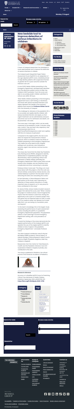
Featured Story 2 (26, 292)
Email (5, 46)
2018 (56, 133)
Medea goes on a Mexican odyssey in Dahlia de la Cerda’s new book (61, 89)
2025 (56, 123)
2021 (56, 129)
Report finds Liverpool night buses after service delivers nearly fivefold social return (61, 83)
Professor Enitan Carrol (41, 106)
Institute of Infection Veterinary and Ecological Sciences (42, 309)
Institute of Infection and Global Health (42, 303)
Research (24, 296)
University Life (26, 302)
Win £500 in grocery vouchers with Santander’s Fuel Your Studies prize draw (61, 94)
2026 (56, 121)
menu (70, 30)
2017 (56, 135)
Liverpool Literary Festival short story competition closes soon (61, 78)
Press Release (26, 294)
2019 (56, 132)
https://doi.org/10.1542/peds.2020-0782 (31, 281)
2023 (56, 126)
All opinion (42, 22)
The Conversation (61, 44)
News (4, 14)
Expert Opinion (58, 40)
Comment (59, 42)
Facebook (7, 46)
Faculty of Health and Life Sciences (43, 297)
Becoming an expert (60, 47)
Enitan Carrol (42, 294)
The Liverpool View (61, 45)
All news (29, 22)
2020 (56, 130)
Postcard (57, 49)
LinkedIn (10, 46)
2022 (56, 127)
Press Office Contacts (60, 61)
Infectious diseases (43, 300)
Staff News (57, 50)
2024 (56, 124)
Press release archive (60, 62)
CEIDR (40, 292)
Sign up (8, 347)
